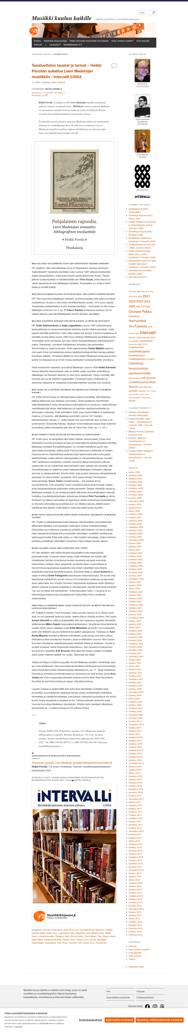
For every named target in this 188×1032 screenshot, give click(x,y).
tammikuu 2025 (136, 533)
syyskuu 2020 (135, 695)
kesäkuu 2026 (135, 478)
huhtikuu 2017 (135, 814)
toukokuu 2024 (135, 559)
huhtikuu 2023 (135, 601)
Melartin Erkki (97, 932)
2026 (138, 306)
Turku (142, 394)
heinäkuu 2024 (135, 552)
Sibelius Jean (69, 939)
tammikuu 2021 (136, 685)
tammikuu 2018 (136, 792)
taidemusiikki (37, 942)
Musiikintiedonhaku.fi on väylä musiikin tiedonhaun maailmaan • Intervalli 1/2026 (142, 263)
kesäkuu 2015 (135, 886)
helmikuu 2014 (135, 934)
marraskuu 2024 (136, 539)
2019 (135, 296)
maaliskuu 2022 (136, 643)
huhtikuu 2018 (135, 785)
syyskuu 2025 (135, 507)
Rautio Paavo (109, 936)
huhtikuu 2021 (135, 675)
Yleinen (132, 959)
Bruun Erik (74, 929)
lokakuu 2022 (135, 620)
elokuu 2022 (134, 627)
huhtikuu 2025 (135, 523)
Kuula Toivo (51, 932)
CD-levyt (145, 306)
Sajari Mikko (37, 939)
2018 (130, 296)
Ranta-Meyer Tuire (93, 936)
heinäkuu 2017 (135, 805)
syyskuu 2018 (135, 769)
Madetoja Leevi (83, 932)
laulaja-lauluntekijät (135, 344)
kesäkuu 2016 (135, 847)
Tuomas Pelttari (134, 394)
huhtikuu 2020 (135, 711)
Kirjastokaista (146, 340)
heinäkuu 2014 (135, 921)
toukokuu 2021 (135, 672)
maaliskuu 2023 (136, 604)
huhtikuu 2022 (135, 640)
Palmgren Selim (62, 936)
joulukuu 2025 (135, 497)
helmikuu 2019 (135, 753)
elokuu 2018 (134, 772)
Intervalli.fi (38, 95)
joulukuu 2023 (135, 575)
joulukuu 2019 (135, 721)
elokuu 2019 (134, 734)
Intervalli (38, 44)
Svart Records (144, 386)
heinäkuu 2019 (135, 737)
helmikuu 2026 (135, 491)
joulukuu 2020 (135, 688)
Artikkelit (59, 92)
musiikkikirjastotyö (137, 358)
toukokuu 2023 (135, 598)
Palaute (141, 991)
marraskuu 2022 (136, 617)
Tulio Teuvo (62, 942)
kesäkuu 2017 (135, 808)
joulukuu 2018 (135, 760)
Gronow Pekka (140, 311)
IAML (137, 333)
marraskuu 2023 (136, 578)
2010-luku (149, 291)
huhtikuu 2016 (135, 853)
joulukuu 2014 (135, 905)
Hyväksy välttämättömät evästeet (159, 1019)
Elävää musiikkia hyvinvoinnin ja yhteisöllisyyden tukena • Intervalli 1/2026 (142, 225)
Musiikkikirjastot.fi (72, 44)
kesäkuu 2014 (135, 925)
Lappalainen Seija (66, 932)
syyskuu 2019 (135, 730)
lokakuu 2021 (135, 659)
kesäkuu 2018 (135, 779)
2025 (132, 306)
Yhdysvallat (145, 397)
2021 (146, 295)
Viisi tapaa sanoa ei (138, 276)
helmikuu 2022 (135, 646)
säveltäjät (101, 939)
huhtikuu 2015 (135, 892)
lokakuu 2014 (135, 912)
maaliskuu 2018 (136, 789)
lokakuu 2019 (135, 727)
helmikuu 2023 (135, 607)
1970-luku (132, 291)
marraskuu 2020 (136, 692)
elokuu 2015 (134, 879)
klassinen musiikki (104, 929)
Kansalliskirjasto (134, 341)
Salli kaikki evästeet (119, 1019)
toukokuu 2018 (135, 782)
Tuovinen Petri (75, 942)
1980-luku (140, 291)
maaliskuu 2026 (136, 488)
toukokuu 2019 (135, 743)
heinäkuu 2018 (135, 776)
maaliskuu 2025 (136, 527)
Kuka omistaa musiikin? (122, 40)
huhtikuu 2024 (135, 562)
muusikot (150, 358)
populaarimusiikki (140, 373)
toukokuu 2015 (135, 889)
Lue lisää (18, 1027)
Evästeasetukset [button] (145, 997)
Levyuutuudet (135, 952)
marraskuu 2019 (136, 724)
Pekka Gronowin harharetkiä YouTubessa (89, 40)
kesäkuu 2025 (135, 517)
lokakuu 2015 (135, 873)
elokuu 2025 (134, 510)
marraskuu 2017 (136, 798)
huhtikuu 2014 (135, 931)
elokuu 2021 (134, 666)
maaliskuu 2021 (136, 679)
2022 (132, 301)
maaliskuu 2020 (136, 714)
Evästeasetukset (90, 1019)
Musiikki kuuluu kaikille (62, 18)
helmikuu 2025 (135, 530)
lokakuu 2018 (135, 766)
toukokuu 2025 (135, 520)
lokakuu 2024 (135, 543)
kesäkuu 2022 (135, 633)
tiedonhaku (142, 391)
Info (108, 991)
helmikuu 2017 (135, 821)
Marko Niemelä (58, 82)
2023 (139, 301)
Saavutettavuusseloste (118, 997)
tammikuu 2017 (136, 824)
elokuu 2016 (134, 840)
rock (143, 378)
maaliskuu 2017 (136, 818)
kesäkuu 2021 (135, 669)
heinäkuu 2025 (135, 514)
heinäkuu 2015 (135, 882)
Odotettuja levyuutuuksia (55, 40)
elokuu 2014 (134, 918)
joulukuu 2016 (135, 827)
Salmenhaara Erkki (53, 939)
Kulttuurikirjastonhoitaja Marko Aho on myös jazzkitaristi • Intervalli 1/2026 (142, 254)
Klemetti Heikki (38, 932)
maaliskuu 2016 (136, 857)
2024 (65, 929)
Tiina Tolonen (151, 391)
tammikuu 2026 (136, 494)
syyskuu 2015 (135, 876)
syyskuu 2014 (135, 915)
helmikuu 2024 (135, 569)
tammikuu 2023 (136, 611)
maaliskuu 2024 (136, 565)
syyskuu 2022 (135, 624)
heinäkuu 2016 (135, 844)
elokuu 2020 (134, 698)
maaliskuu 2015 (136, 895)
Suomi (93, 939)
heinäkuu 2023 (135, 591)
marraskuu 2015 (136, 869)
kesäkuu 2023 (135, 595)
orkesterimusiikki (46, 936)
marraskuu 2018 (136, 763)
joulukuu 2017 (135, 795)
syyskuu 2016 (135, 837)
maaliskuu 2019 (136, 750)
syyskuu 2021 (135, 662)
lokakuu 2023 (135, 581)
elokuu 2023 (134, 588)
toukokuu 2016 (135, 850)
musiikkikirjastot (139, 351)
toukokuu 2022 (135, 637)
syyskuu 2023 (135, 585)
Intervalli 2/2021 (149, 337)
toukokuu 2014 (135, 928)
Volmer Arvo (88, 942)
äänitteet (132, 400)
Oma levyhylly (142, 40)
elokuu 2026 (134, 472)
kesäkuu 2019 (135, 740)
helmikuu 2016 (135, 860)
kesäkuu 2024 (135, 556)
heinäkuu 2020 (135, 701)
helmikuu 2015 (135, 899)
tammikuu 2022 (136, 649)
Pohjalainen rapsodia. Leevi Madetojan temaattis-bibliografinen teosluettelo (71, 762)
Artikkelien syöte (136, 966)
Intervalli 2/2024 (41, 92)
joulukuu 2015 (135, 866)
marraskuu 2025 (136, 501)
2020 (140, 296)
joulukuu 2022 (135, 614)
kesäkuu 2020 (135, 704)
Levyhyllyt (54, 44)
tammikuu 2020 (136, 717)
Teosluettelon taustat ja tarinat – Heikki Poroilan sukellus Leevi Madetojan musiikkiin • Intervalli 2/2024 (66, 70)
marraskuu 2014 (136, 908)
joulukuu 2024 (135, 536)
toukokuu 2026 (135, 481)
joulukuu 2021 (135, 653)
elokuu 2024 (134, 549)
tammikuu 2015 (136, 902)
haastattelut (134, 316)
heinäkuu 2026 (135, 475)
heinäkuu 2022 (135, 630)
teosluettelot (50, 942)
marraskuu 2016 (136, 831)
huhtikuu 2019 (135, 746)
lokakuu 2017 (135, 802)
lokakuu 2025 (135, 504)
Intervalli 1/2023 (135, 337)
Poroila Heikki (77, 936)
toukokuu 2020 (135, 708)
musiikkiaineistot (136, 347)
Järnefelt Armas (87, 929)
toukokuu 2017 (135, 811)
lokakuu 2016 (135, 834)
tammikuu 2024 (136, 572)
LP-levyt (145, 344)
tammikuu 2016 (136, 863)
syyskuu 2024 (135, 546)
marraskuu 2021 (136, 656)
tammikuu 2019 (136, 756)
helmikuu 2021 (135, 682)
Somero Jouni (82, 939)
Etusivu (37, 40)
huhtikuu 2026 (135, 484)
